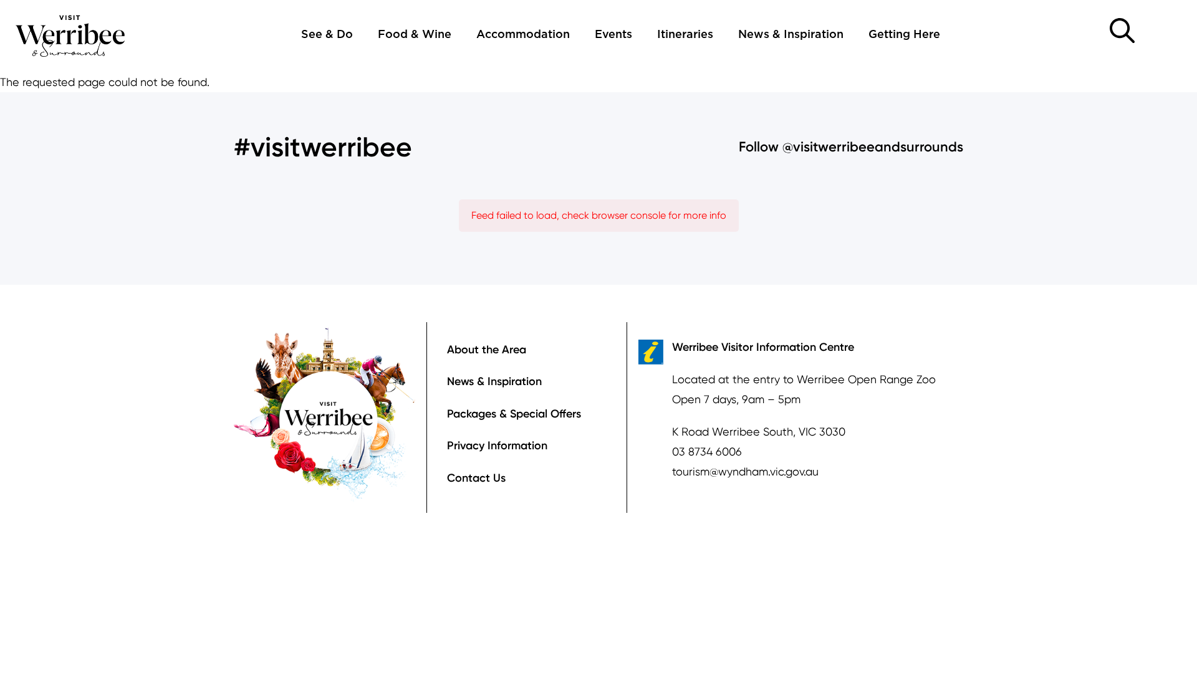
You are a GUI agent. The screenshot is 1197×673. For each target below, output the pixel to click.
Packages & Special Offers (514, 414)
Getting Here (904, 35)
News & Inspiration (791, 35)
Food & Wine (414, 35)
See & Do (327, 35)
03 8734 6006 (707, 451)
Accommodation (523, 35)
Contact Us (476, 478)
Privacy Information (497, 445)
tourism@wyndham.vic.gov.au (745, 471)
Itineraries (685, 35)
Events (613, 35)
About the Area (486, 349)
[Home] (70, 34)
